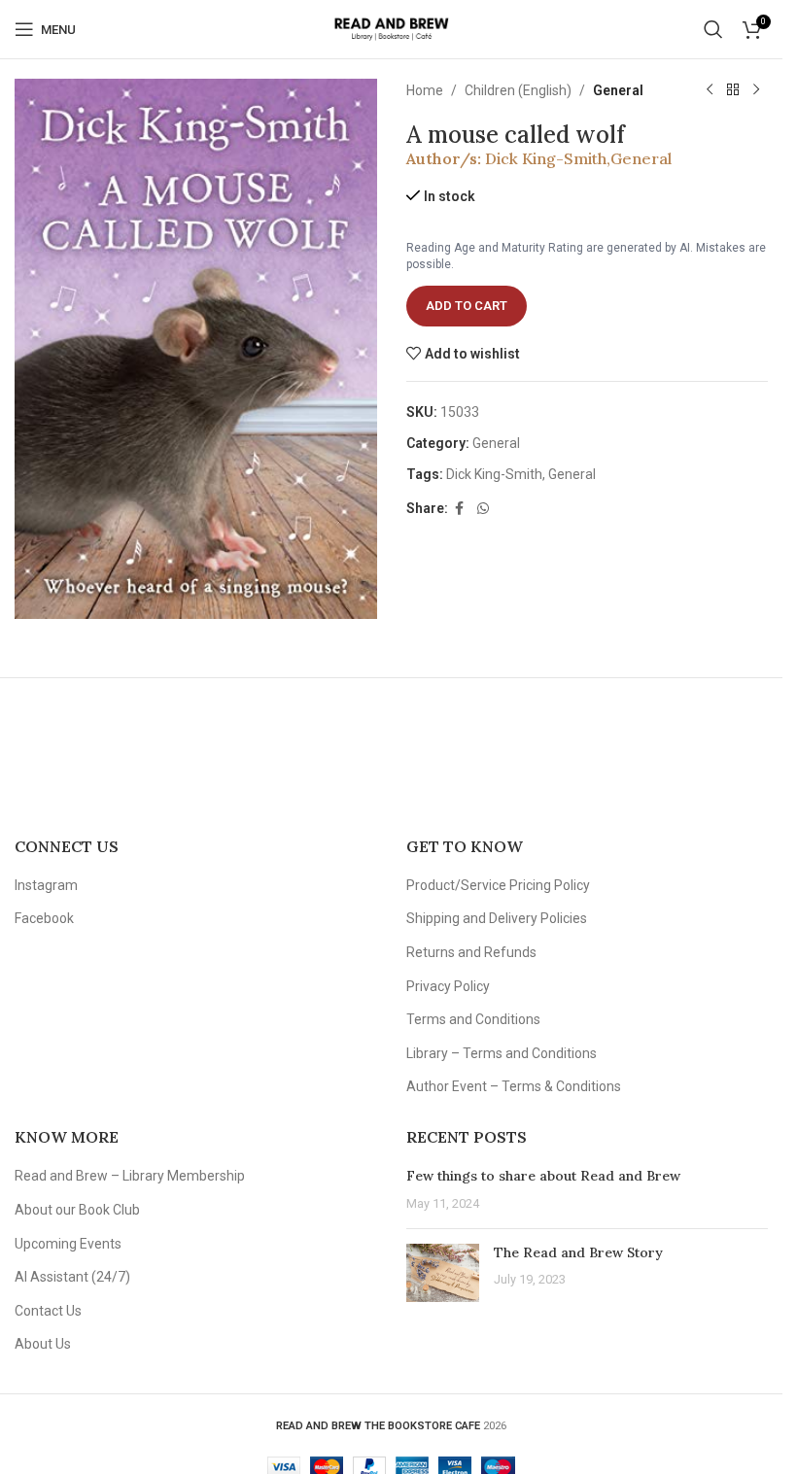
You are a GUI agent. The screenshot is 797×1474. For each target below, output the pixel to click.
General (618, 90)
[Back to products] (733, 90)
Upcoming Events (68, 1243)
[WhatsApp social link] (483, 509)
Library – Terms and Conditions (501, 1053)
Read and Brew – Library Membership (130, 1175)
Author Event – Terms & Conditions (513, 1086)
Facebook (44, 918)
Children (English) (518, 90)
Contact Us (48, 1311)
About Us (43, 1344)
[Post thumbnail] (442, 1273)
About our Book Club (77, 1209)
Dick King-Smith (545, 158)
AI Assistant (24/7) (72, 1277)
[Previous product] (709, 90)
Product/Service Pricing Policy (498, 885)
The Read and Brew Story (578, 1252)
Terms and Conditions (473, 1019)
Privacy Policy (448, 986)
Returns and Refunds (471, 952)
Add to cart (466, 305)
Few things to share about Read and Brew (543, 1175)
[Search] (713, 29)
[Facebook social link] (459, 509)
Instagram (46, 885)
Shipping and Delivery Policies (496, 918)
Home (424, 90)
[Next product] (756, 90)
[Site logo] (391, 28)
